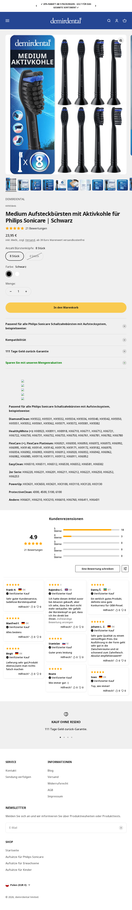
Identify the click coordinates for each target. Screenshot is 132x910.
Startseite (12, 850)
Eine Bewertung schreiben (98, 568)
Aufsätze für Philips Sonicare (25, 857)
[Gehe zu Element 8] (97, 186)
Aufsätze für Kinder (19, 870)
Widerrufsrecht (58, 783)
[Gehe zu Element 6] (72, 186)
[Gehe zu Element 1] (11, 185)
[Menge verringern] (11, 291)
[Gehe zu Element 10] (122, 186)
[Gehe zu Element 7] (85, 186)
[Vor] (95, 5)
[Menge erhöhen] (26, 291)
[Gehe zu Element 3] (35, 186)
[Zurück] (36, 5)
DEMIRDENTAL (15, 199)
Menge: (11, 283)
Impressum (55, 796)
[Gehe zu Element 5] (60, 186)
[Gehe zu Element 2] (23, 186)
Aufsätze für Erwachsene (22, 863)
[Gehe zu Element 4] (48, 186)
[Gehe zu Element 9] (110, 186)
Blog (50, 770)
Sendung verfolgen (18, 777)
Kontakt (11, 770)
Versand (30, 240)
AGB (50, 790)
